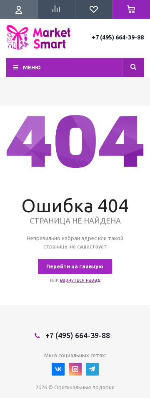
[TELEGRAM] (92, 369)
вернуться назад (80, 280)
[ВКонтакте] (58, 369)
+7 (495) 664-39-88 (118, 37)
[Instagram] (75, 369)
